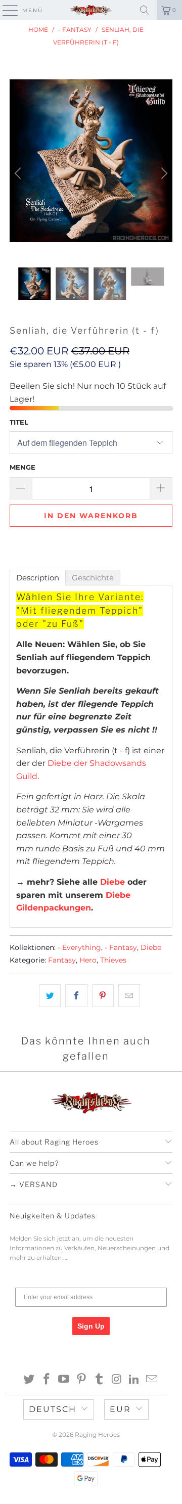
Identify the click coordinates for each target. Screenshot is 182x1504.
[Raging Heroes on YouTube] (64, 1380)
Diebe (112, 882)
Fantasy (62, 960)
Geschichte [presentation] (93, 577)
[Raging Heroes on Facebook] (46, 1380)
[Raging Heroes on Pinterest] (81, 1380)
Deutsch (52, 1409)
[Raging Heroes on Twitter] (29, 1380)
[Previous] (19, 173)
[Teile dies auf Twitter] (50, 996)
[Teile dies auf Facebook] (76, 996)
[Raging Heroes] (91, 10)
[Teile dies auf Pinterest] (103, 996)
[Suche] (144, 10)
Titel (19, 422)
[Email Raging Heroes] (152, 1380)
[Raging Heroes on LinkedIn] (134, 1380)
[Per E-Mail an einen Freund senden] (129, 996)
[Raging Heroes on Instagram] (116, 1380)
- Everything (79, 947)
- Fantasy (121, 947)
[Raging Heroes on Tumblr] (99, 1380)
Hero (88, 960)
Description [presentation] (37, 577)
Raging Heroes (97, 1434)
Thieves (113, 960)
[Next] (163, 173)
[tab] (38, 577)
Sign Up (91, 1326)
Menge (22, 467)
